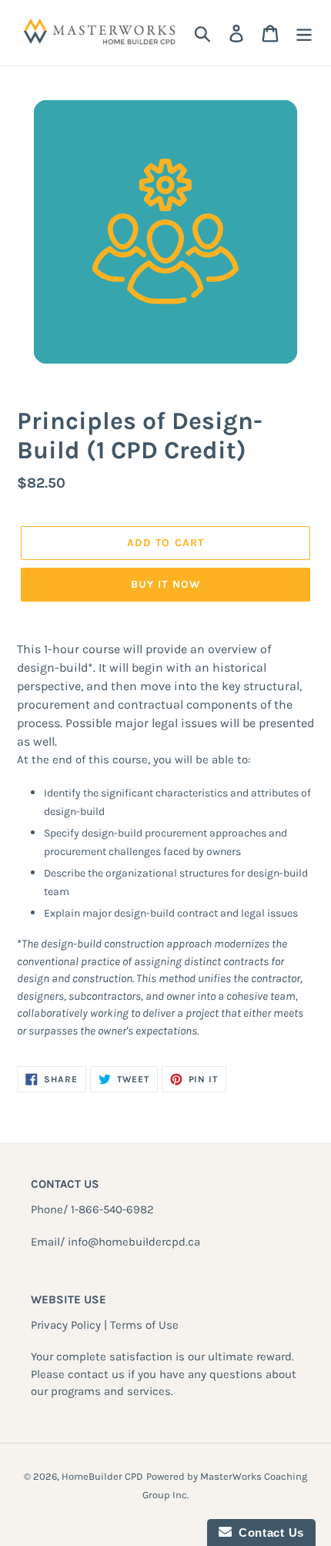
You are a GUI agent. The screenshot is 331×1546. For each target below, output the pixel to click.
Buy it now (165, 584)
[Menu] (304, 32)
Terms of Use (144, 1325)
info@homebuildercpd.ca (134, 1242)
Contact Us (268, 1532)
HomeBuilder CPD (102, 1476)
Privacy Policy (66, 1325)
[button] (165, 695)
